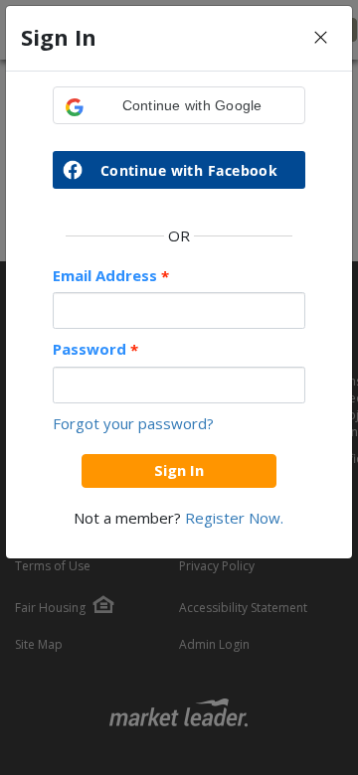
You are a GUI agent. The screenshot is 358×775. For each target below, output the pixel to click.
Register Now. (234, 518)
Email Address (111, 275)
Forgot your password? (133, 423)
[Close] (320, 38)
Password (95, 349)
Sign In (179, 470)
